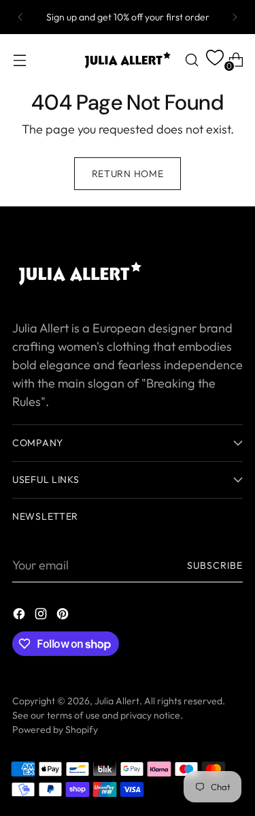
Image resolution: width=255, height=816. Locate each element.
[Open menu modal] (19, 60)
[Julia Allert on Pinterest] (64, 616)
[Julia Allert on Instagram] (42, 616)
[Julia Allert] (127, 60)
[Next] (235, 17)
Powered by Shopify (55, 729)
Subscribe (215, 565)
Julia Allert (117, 701)
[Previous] (20, 17)
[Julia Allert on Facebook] (20, 616)
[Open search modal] (191, 60)
